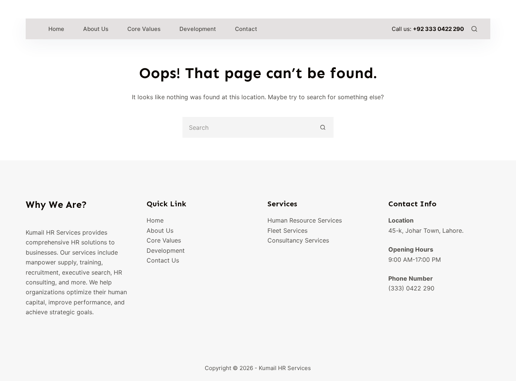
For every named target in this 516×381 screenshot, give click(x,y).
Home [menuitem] (56, 28)
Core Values (164, 240)
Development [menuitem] (197, 28)
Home (155, 220)
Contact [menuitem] (246, 28)
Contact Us (163, 260)
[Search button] (323, 127)
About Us (160, 230)
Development (166, 250)
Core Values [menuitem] (144, 28)
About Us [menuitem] (95, 28)
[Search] (474, 29)
